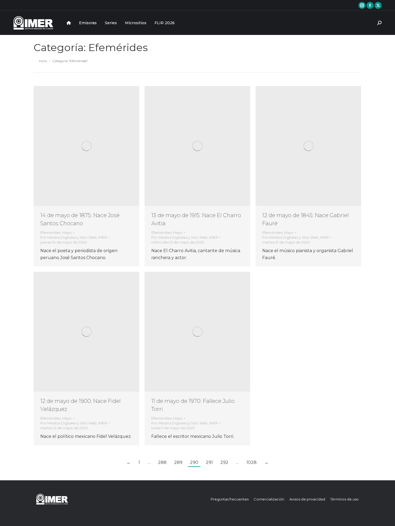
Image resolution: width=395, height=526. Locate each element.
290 (194, 462)
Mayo (67, 232)
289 (178, 462)
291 (209, 462)
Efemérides (50, 232)
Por (73, 237)
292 (224, 462)
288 (162, 462)
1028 (251, 462)
